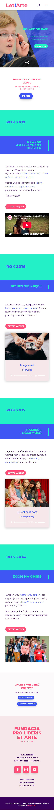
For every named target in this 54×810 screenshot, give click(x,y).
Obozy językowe (26, 698)
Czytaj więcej (16, 206)
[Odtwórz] (11, 375)
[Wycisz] (36, 375)
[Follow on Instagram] (26, 769)
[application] (27, 375)
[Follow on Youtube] (34, 769)
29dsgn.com (31, 805)
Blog (26, 96)
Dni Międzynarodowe (27, 704)
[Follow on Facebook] (17, 769)
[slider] (41, 375)
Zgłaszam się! (40, 46)
